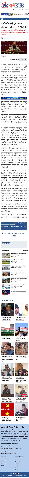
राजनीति (18, 462)
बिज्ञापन (4, 464)
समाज (18, 464)
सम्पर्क (3, 462)
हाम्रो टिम (4, 465)
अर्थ (17, 467)
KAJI (25, 475)
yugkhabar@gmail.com (10, 451)
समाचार (18, 460)
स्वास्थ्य (18, 469)
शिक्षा (18, 465)
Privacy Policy (6, 460)
